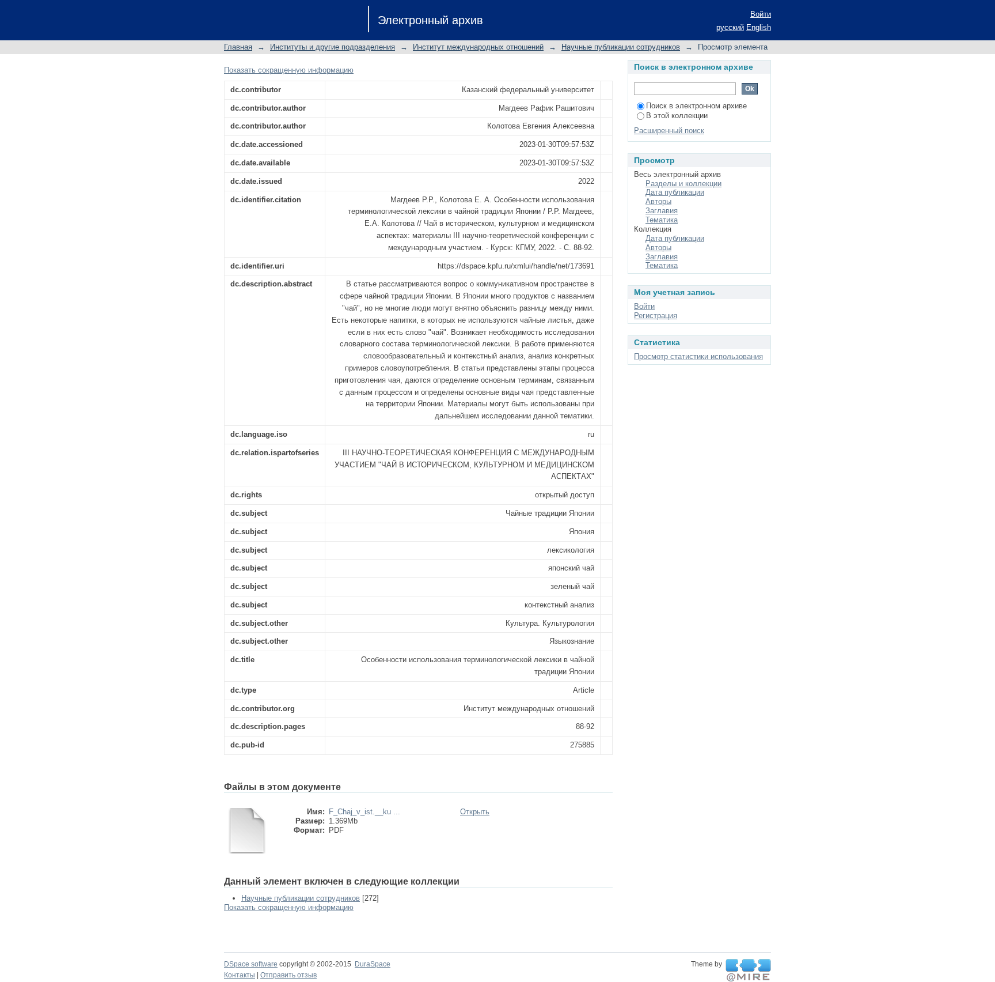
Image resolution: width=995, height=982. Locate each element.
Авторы (658, 201)
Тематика (661, 220)
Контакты (239, 975)
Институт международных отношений (478, 47)
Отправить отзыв (288, 975)
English (758, 27)
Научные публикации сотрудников (620, 47)
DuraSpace (372, 964)
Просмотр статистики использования (698, 356)
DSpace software (251, 964)
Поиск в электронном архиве (696, 105)
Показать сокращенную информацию (289, 70)
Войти (760, 14)
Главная (238, 47)
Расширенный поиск (669, 130)
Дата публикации (674, 192)
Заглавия (661, 210)
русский (730, 27)
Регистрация (655, 315)
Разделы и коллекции (683, 183)
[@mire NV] (748, 970)
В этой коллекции (677, 115)
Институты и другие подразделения (332, 47)
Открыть (474, 811)
